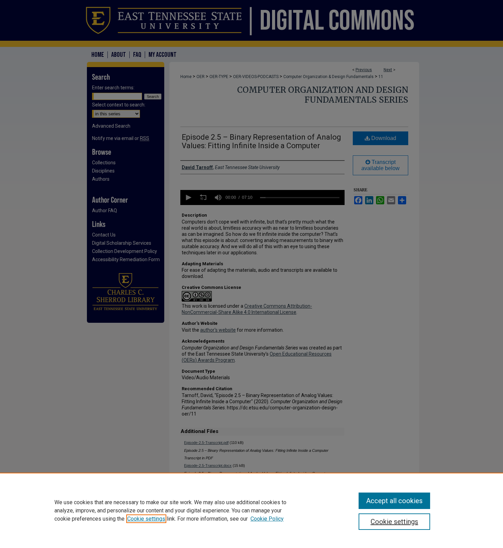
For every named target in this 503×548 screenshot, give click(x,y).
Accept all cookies (394, 501)
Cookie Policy (267, 518)
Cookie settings (146, 518)
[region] (251, 510)
